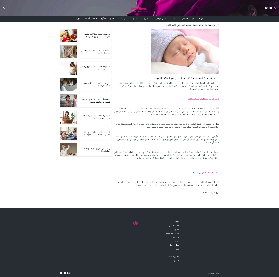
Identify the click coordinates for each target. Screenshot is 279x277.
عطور (177, 241)
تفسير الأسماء (173, 256)
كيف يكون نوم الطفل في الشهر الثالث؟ (203, 98)
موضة (177, 221)
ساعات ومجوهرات (172, 233)
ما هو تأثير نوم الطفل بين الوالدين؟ (205, 172)
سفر (177, 249)
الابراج (176, 260)
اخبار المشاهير (173, 225)
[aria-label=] (4, 8)
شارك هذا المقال (209, 192)
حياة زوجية (175, 237)
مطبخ (177, 229)
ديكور (177, 253)
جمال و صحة (174, 245)
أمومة (216, 25)
